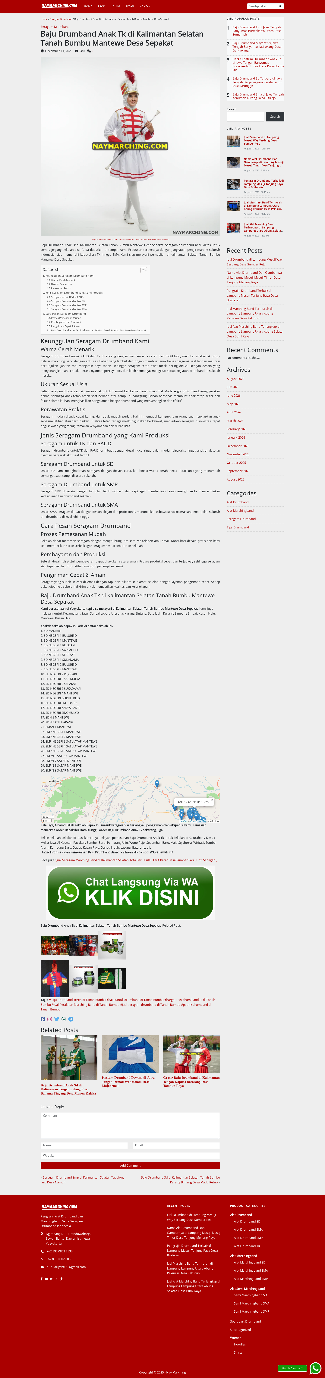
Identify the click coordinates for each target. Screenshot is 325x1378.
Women (235, 1338)
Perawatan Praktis (61, 288)
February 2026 (237, 429)
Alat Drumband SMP (248, 1238)
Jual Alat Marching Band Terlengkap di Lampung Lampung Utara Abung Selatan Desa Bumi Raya (263, 229)
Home (88, 6)
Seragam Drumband (61, 19)
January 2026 (236, 437)
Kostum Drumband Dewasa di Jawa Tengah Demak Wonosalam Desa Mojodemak (128, 1082)
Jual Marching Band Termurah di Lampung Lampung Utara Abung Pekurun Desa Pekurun (263, 206)
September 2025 (238, 471)
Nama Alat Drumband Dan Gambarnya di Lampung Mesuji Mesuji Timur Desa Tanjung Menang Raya (264, 164)
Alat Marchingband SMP (251, 1279)
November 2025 (238, 454)
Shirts (238, 1352)
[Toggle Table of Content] (142, 270)
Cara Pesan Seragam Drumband (66, 313)
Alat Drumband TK (247, 1246)
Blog (116, 6)
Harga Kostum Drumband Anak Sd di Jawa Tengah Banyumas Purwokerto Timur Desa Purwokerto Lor (258, 64)
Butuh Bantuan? (292, 1368)
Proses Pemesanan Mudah (66, 318)
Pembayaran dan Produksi (66, 322)
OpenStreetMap (198, 821)
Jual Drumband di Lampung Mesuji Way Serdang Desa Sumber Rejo (261, 140)
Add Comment (130, 1165)
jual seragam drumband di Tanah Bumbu (151, 1005)
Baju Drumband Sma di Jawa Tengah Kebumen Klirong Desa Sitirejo (258, 96)
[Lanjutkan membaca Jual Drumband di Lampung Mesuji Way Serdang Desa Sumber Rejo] (233, 141)
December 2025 (238, 446)
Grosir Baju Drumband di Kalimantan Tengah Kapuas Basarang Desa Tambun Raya (191, 1082)
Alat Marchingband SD (250, 1262)
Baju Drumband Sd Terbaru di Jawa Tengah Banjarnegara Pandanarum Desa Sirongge (257, 82)
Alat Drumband (238, 502)
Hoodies (240, 1344)
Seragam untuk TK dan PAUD (67, 297)
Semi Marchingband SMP (251, 1311)
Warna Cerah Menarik (63, 280)
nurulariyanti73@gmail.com (66, 1267)
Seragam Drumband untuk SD (68, 301)
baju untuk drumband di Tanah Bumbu (136, 1000)
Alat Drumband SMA (248, 1229)
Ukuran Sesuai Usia (61, 284)
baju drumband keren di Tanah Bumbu (78, 1000)
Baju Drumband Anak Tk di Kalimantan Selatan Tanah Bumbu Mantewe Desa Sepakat (130, 239)
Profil (102, 6)
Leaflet (183, 821)
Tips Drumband (238, 527)
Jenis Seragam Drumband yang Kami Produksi (74, 292)
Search (232, 109)
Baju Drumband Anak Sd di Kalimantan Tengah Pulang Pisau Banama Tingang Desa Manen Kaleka (68, 1089)
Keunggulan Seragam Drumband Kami (70, 275)
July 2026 (233, 387)
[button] (174, 807)
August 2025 (235, 479)
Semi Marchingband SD (250, 1295)
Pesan (130, 6)
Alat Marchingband (240, 511)
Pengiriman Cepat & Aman (65, 326)
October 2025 (236, 463)
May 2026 (233, 404)
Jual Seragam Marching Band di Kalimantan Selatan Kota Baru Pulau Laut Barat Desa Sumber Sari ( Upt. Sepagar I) (136, 860)
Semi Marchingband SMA (251, 1303)
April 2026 (234, 412)
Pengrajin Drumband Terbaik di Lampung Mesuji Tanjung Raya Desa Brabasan (264, 184)
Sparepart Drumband (245, 1321)
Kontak (145, 6)
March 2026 (235, 421)
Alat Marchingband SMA (251, 1270)
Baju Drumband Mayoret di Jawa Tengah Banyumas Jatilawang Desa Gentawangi (257, 46)
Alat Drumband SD (247, 1221)
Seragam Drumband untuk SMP (69, 305)
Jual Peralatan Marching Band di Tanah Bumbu (86, 1005)
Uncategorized (240, 1330)
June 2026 (234, 395)
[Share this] (43, 1019)
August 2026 (235, 379)
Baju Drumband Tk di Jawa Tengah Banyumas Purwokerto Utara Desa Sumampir (257, 30)
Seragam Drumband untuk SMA (69, 309)
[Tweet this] (56, 1019)
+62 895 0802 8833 (60, 1251)
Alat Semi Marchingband (247, 1289)
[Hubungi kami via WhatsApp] (315, 1368)
